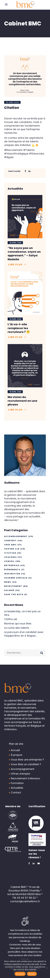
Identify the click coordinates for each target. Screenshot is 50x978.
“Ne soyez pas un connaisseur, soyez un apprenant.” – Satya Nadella (24, 253)
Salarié (9, 590)
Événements (12, 570)
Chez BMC (10, 545)
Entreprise (11, 565)
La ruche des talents (16, 628)
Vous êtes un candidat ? (26, 764)
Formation (17, 783)
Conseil (9, 561)
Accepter (20, 974)
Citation (10, 553)
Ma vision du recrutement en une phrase (22, 401)
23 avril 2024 (12, 102)
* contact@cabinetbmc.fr (25, 899)
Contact (16, 792)
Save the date (13, 594)
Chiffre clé (11, 549)
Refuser (31, 974)
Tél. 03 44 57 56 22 (24, 897)
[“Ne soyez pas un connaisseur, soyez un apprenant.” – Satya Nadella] (25, 216)
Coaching (10, 557)
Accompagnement (16, 536)
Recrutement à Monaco (25, 778)
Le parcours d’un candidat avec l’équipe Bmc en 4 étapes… (23, 633)
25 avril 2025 (15, 243)
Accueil (15, 750)
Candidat (10, 540)
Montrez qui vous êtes (17, 623)
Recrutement (13, 586)
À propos (16, 755)
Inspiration (12, 574)
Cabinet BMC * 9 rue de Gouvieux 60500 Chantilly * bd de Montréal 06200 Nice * (25, 890)
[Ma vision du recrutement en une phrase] (25, 365)
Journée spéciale (16, 578)
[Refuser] (46, 968)
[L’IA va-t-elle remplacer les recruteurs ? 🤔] (25, 293)
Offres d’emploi (20, 773)
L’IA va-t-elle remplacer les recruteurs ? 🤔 (19, 328)
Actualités (17, 788)
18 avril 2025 (15, 319)
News (7, 582)
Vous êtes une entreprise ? (27, 759)
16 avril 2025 (15, 392)
